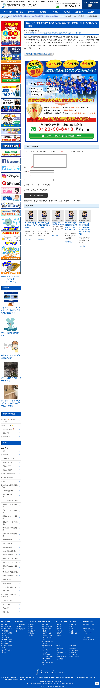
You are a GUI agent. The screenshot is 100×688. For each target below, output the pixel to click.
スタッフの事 (7, 591)
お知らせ (4, 451)
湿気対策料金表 (89, 639)
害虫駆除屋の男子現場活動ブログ (56, 33)
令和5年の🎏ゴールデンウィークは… (9, 420)
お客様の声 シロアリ (9, 462)
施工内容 (5, 624)
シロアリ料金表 (7, 629)
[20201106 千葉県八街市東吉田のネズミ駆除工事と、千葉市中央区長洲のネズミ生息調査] (85, 216)
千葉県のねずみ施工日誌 (10, 558)
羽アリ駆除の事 (7, 543)
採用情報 (73, 652)
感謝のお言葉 (7, 466)
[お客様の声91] (58, 216)
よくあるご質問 (7, 641)
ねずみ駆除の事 (7, 547)
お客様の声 (79, 12)
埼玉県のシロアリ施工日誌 (10, 517)
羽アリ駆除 (19, 621)
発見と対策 (5, 637)
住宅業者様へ (61, 659)
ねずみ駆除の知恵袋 (7, 477)
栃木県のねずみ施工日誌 (10, 576)
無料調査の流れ (48, 635)
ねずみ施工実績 (61, 621)
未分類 (3, 481)
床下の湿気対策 (7, 539)
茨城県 (31, 633)
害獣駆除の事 (7, 583)
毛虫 (72, 631)
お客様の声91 (56, 223)
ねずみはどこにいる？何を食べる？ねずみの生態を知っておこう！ (11, 310)
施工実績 (43, 12)
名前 (27, 171)
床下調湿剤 (87, 637)
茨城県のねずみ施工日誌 (10, 572)
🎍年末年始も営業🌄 (7, 429)
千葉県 (31, 629)
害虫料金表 (74, 633)
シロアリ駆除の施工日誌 (10, 500)
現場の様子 (6, 612)
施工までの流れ (7, 626)
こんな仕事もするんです (10, 587)
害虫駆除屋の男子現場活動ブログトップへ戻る (11, 279)
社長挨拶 (73, 648)
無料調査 (67, 12)
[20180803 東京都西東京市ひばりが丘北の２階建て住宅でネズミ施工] (71, 216)
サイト (26, 180)
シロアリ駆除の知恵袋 (8, 473)
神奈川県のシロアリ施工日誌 (10, 523)
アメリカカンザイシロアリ (10, 496)
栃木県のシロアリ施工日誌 (10, 535)
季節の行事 (6, 608)
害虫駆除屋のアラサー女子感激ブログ (9, 596)
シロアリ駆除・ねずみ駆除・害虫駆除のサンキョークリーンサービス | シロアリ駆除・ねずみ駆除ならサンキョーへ (50, 672)
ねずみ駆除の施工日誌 (74, 33)
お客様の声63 (5, 436)
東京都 (31, 624)
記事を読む (28, 239)
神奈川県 (32, 631)
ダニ (72, 626)
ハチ (72, 629)
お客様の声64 (5, 433)
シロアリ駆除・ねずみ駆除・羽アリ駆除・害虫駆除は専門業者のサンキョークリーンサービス (20, 6)
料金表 (55, 12)
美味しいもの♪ (7, 604)
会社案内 (91, 12)
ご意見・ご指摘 (7, 470)
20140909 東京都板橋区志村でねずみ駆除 (31, 225)
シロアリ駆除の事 (8, 491)
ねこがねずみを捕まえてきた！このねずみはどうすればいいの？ (11, 403)
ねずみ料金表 (47, 633)
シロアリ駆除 (7, 12)
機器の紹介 (46, 654)
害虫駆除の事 (7, 579)
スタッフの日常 (7, 600)
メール (27, 176)
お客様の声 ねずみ (8, 458)
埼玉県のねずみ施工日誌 (10, 562)
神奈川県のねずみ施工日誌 (10, 567)
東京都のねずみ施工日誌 (37, 33)
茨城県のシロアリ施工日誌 (10, 529)
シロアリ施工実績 (35, 621)
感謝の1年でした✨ (7, 425)
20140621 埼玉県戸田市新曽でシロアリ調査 (44, 225)
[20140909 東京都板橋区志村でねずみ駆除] (31, 216)
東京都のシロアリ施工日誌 (10, 505)
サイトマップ (75, 656)
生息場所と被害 (7, 639)
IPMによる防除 (61, 656)
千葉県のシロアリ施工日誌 (10, 511)
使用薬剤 (5, 643)
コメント (28, 167)
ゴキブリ (73, 624)
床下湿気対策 (88, 621)
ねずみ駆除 (19, 12)
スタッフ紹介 (75, 650)
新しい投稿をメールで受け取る (38, 190)
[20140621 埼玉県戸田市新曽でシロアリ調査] (44, 216)
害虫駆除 (31, 12)
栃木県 (31, 635)
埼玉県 (31, 626)
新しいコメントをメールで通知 (38, 185)
